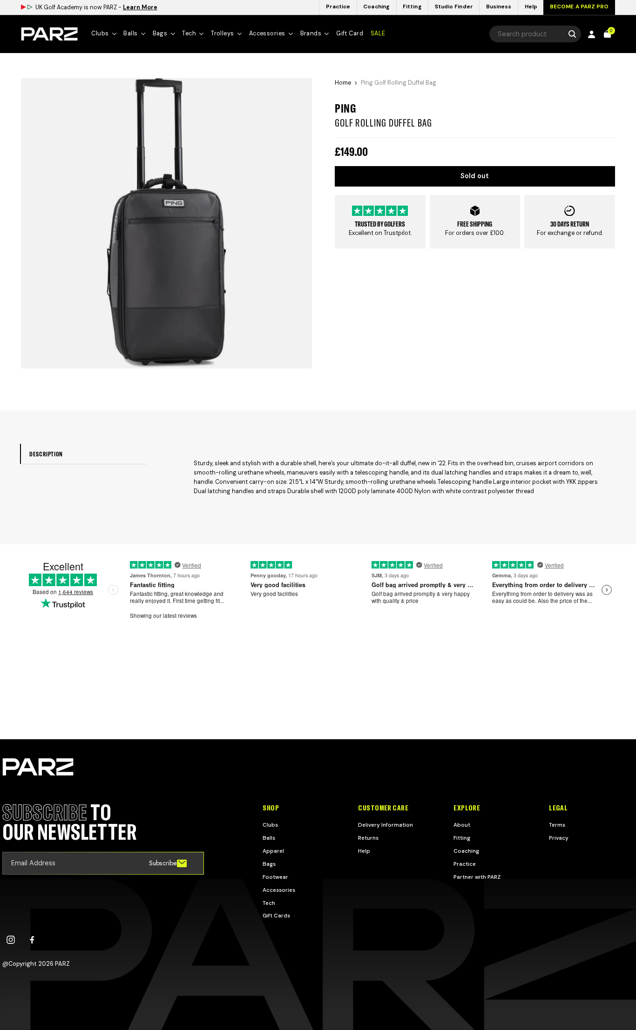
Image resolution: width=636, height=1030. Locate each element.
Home (343, 83)
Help (364, 851)
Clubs (270, 825)
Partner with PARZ (477, 877)
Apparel (273, 851)
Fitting (461, 838)
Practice (464, 864)
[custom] (10, 939)
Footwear (275, 877)
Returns (368, 838)
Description (46, 454)
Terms (557, 825)
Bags (269, 864)
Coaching (466, 851)
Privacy (558, 838)
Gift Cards (276, 915)
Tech (269, 903)
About (461, 825)
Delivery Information (385, 825)
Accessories (279, 890)
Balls (269, 838)
